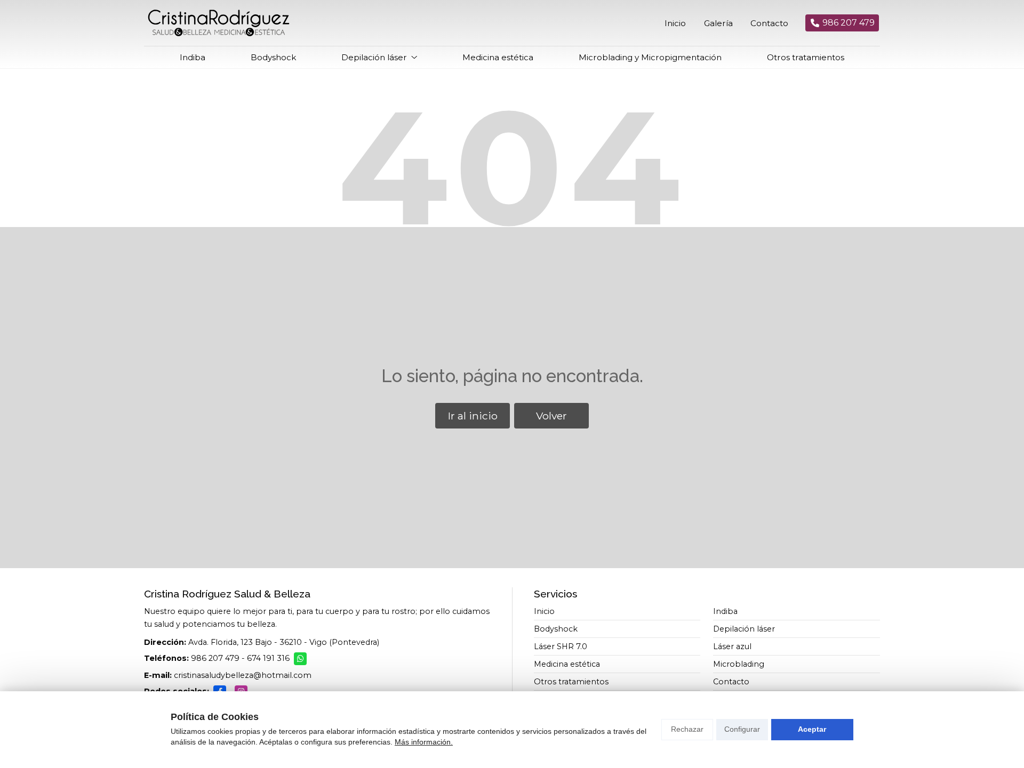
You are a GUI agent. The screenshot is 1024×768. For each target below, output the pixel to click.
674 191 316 (268, 658)
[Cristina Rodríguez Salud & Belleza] (218, 23)
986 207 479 (215, 658)
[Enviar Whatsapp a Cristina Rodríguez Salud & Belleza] (300, 658)
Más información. (424, 742)
